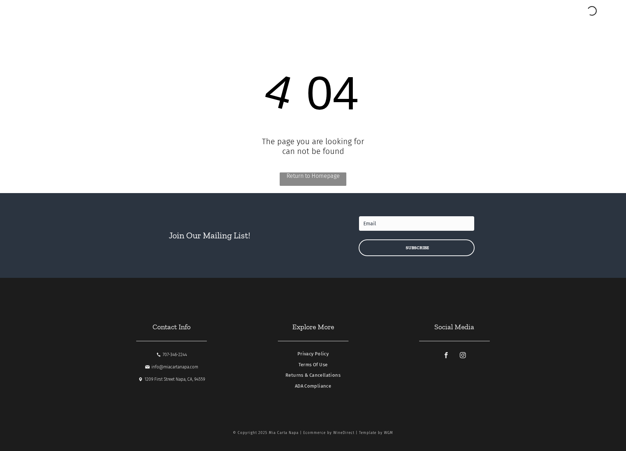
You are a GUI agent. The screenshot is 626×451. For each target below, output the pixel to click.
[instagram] (462, 356)
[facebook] (446, 356)
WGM (388, 433)
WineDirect (343, 433)
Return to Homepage (313, 175)
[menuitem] (313, 355)
